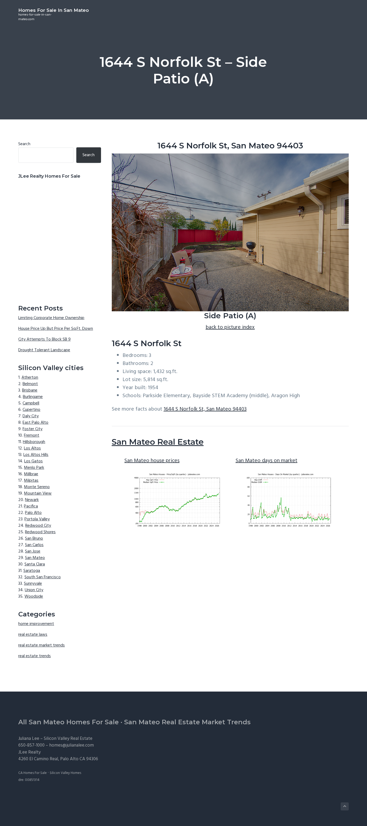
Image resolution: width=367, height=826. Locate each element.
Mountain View (38, 493)
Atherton (29, 377)
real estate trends (34, 656)
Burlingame (33, 396)
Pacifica (31, 506)
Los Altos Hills (35, 454)
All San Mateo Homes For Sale (68, 722)
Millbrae (31, 474)
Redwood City (38, 525)
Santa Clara (34, 564)
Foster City (32, 429)
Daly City (31, 416)
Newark (32, 499)
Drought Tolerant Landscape (44, 350)
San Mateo (35, 557)
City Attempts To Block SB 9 (44, 339)
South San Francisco (42, 577)
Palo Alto (33, 512)
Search (24, 144)
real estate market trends (41, 645)
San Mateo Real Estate (158, 442)
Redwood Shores (40, 532)
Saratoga (31, 570)
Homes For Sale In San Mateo (53, 10)
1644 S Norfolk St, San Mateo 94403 (205, 409)
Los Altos (32, 448)
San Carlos (34, 545)
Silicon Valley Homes (65, 773)
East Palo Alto (35, 422)
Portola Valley (37, 519)
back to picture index (230, 327)
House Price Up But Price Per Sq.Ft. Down (55, 328)
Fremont (31, 435)
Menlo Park (34, 467)
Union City (34, 590)
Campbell (31, 403)
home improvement (36, 623)
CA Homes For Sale (32, 773)
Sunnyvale (33, 583)
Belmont (30, 384)
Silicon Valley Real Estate (68, 738)
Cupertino (31, 409)
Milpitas (31, 480)
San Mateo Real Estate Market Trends (187, 722)
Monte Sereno (37, 487)
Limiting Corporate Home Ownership (51, 318)
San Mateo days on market (266, 460)
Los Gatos (33, 461)
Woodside (33, 596)
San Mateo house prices (151, 460)
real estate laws (32, 634)
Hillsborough (34, 441)
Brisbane (29, 390)
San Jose (32, 551)
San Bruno (34, 538)
